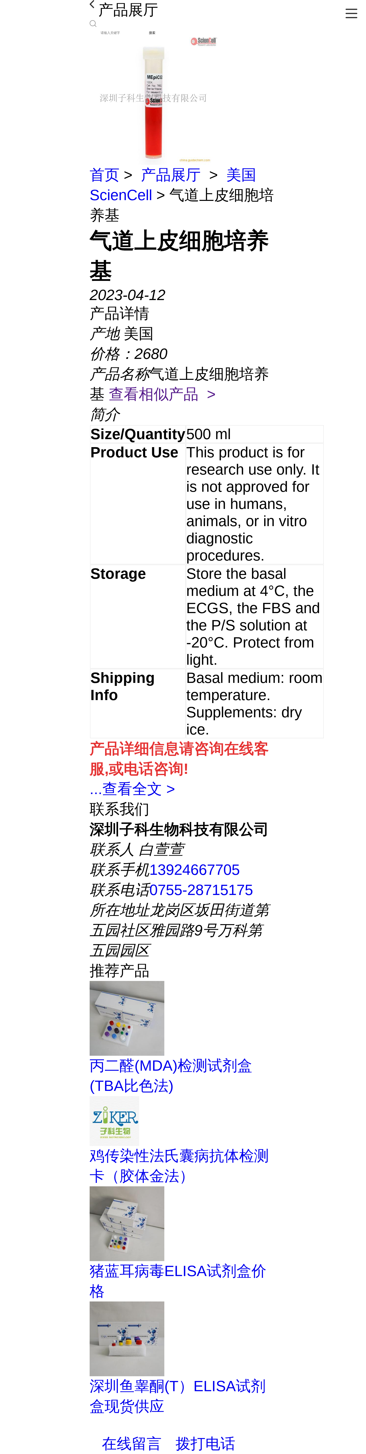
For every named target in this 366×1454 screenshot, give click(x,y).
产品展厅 (171, 174)
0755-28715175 (201, 890)
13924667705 (194, 869)
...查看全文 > (132, 789)
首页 (105, 174)
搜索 (152, 33)
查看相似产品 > (162, 394)
